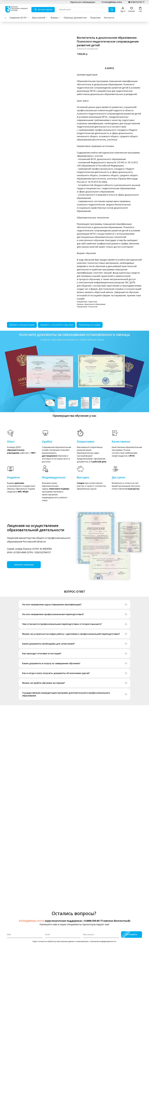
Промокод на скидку (89, 324)
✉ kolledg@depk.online (112, 2)
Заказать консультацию (22, 324)
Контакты (109, 17)
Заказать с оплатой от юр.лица (56, 324)
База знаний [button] (39, 17)
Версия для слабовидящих (82, 2)
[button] (122, 9)
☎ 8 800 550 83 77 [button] (136, 2)
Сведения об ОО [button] (18, 17)
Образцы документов (75, 17)
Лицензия (95, 17)
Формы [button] (55, 17)
